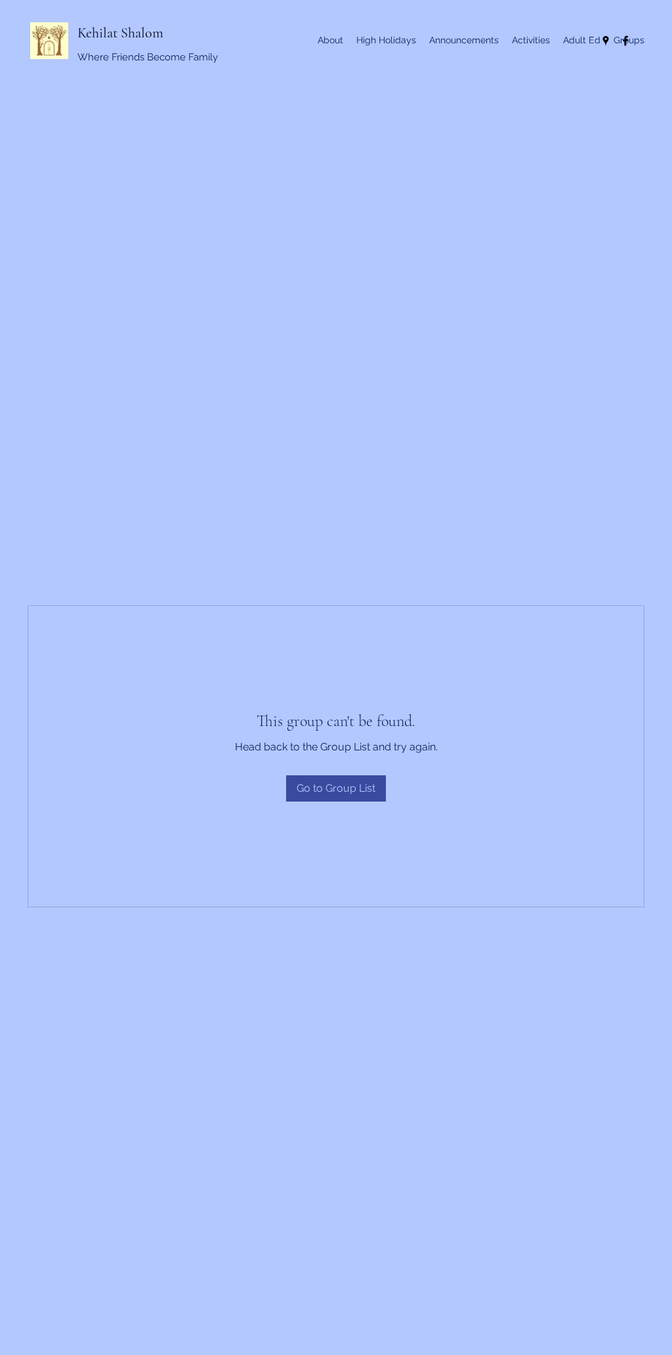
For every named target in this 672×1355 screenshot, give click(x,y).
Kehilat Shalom (120, 32)
